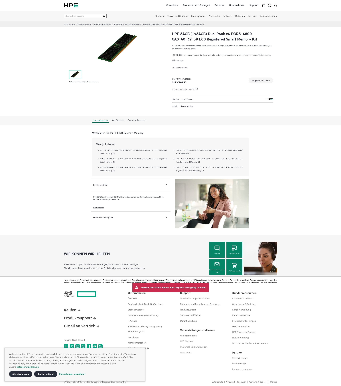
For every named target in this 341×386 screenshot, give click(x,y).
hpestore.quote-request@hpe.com (129, 268)
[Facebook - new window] (89, 346)
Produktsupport (234, 253)
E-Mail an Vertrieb (79, 326)
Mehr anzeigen (178, 60)
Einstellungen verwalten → (72, 374)
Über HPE (132, 298)
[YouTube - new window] (95, 346)
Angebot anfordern (261, 80)
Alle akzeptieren (20, 374)
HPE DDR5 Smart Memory (133, 24)
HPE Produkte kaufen (234, 271)
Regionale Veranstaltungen (193, 347)
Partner (237, 352)
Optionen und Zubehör (84, 24)
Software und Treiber (190, 315)
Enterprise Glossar (241, 315)
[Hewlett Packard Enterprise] (71, 5)
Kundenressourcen (244, 293)
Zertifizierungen (240, 358)
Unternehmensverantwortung (143, 315)
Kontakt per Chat (187, 106)
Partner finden (239, 363)
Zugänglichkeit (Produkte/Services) (145, 304)
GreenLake (172, 5)
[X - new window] (72, 346)
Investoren (133, 337)
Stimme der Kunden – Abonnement (250, 343)
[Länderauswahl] (269, 5)
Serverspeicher (118, 24)
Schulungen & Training (243, 304)
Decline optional (45, 374)
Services (219, 5)
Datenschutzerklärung (28, 366)
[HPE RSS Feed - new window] (100, 346)
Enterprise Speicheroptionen (102, 24)
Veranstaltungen (188, 335)
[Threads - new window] (83, 346)
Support (253, 5)
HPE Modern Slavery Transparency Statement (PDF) (145, 329)
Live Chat (217, 253)
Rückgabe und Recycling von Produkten (200, 304)
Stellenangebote (136, 309)
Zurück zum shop (69, 24)
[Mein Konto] (275, 5)
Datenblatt (175, 99)
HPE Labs (132, 321)
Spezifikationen (187, 99)
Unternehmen (237, 5)
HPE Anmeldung (240, 337)
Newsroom (185, 352)
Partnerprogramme (242, 369)
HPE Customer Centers (243, 332)
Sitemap (273, 382)
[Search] (104, 16)
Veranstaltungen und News (197, 330)
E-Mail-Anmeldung (241, 309)
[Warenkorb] (263, 5)
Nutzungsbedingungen (236, 382)
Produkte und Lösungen (196, 5)
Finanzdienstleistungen (244, 321)
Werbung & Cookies (257, 382)
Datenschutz (217, 382)
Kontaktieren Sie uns (242, 298)
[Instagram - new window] (77, 346)
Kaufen (70, 310)
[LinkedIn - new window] (66, 346)
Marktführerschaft (137, 342)
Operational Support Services (195, 298)
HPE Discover (186, 341)
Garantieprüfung (188, 321)
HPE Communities (241, 326)
